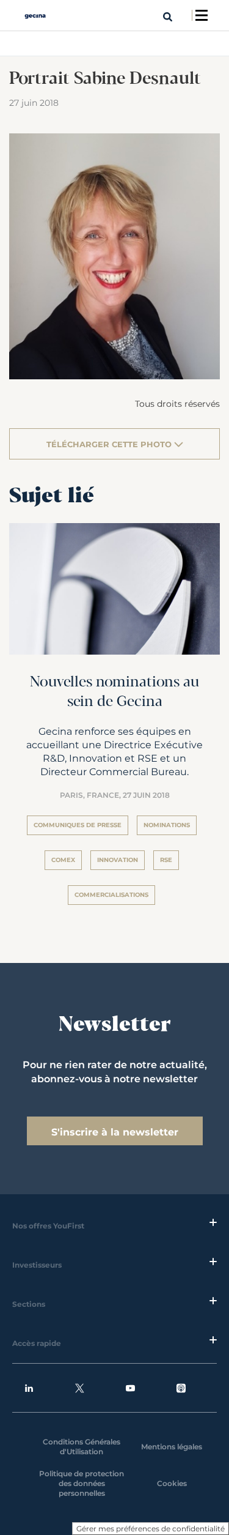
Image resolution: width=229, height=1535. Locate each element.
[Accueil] (35, 15)
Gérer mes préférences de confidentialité (150, 1528)
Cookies (172, 1483)
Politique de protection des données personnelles (81, 1483)
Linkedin (38, 1388)
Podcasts (190, 1388)
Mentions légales (171, 1446)
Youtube (140, 1388)
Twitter (89, 1388)
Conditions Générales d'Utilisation (81, 1446)
